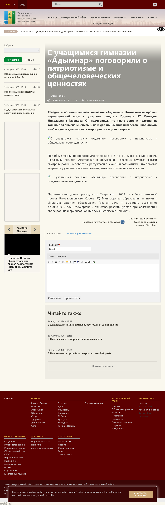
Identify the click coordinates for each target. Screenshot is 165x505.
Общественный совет (15, 451)
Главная (11, 31)
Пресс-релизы (65, 441)
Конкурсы (63, 422)
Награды (116, 425)
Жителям (152, 17)
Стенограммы (65, 454)
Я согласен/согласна (140, 494)
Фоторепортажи (66, 447)
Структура (9, 441)
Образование (58, 95)
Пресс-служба (137, 17)
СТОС (7, 454)
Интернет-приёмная (149, 409)
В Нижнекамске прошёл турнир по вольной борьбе (20, 75)
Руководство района (14, 444)
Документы (120, 17)
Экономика (37, 409)
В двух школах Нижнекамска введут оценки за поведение (19, 111)
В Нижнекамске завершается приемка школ (19, 93)
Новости (52, 17)
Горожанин (63, 412)
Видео (61, 451)
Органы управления (100, 17)
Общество (36, 412)
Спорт (34, 416)
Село (33, 425)
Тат (13, 4)
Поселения (117, 415)
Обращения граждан (102, 23)
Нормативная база (13, 457)
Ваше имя (54, 244)
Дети (60, 406)
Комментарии (54, 233)
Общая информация (122, 409)
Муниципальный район (73, 17)
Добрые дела (38, 422)
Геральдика (117, 418)
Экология (63, 403)
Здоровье (36, 419)
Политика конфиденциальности (42, 446)
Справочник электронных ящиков (15, 472)
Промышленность (94, 403)
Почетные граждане (122, 422)
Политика (36, 406)
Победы (62, 416)
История (116, 412)
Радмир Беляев (39, 403)
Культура (62, 419)
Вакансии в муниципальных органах (12, 464)
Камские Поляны (22, 229)
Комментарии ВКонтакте (79, 233)
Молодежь (63, 409)
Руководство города (14, 447)
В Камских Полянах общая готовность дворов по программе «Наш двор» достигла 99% (20, 263)
